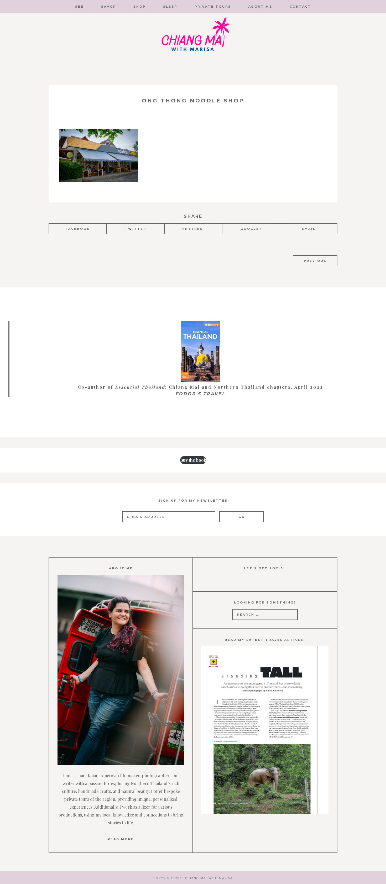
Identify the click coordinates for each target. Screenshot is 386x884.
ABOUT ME (260, 6)
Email (309, 229)
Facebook (78, 229)
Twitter (135, 229)
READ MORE (121, 839)
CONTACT (300, 6)
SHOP (139, 6)
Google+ (251, 229)
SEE (79, 6)
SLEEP (170, 6)
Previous (315, 261)
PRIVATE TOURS (213, 6)
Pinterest (193, 229)
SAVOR (108, 6)
